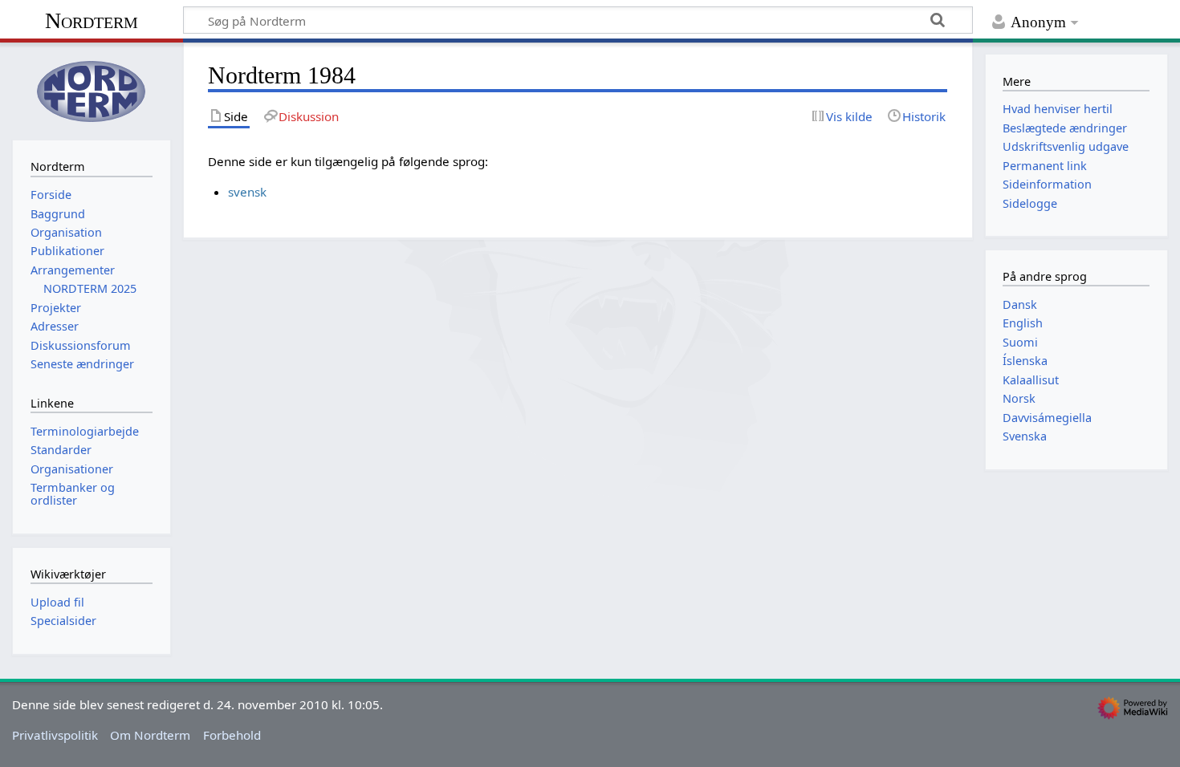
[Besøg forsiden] (91, 89)
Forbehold (232, 735)
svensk (247, 192)
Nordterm (91, 20)
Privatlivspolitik (55, 735)
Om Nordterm (150, 735)
